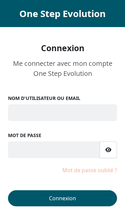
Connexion (62, 198)
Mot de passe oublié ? (89, 170)
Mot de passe (24, 135)
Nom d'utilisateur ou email (44, 98)
